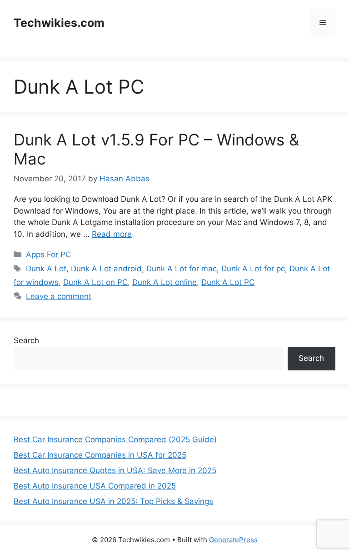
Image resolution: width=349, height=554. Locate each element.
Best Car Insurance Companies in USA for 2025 (100, 454)
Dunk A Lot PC (227, 282)
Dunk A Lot (46, 268)
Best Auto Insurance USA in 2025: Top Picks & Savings (113, 501)
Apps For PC (48, 254)
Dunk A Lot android (106, 268)
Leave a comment (58, 296)
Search (26, 340)
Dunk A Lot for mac (181, 268)
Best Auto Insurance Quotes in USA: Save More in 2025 (115, 470)
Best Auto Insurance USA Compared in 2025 (95, 485)
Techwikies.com (59, 23)
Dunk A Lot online (164, 282)
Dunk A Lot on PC (95, 282)
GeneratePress (233, 539)
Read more (112, 234)
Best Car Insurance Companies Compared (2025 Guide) (115, 439)
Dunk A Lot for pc (253, 268)
